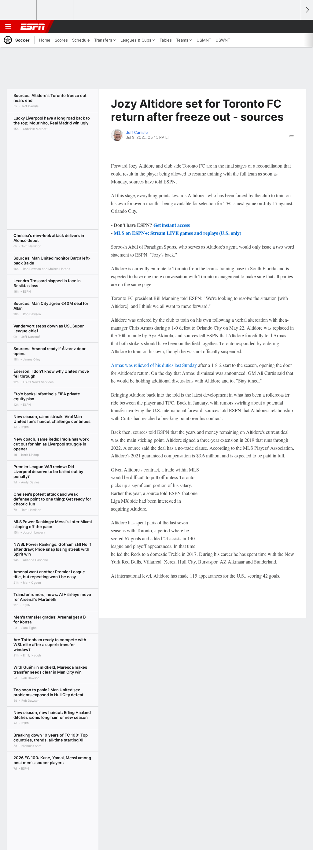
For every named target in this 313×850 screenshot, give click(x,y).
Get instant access (171, 224)
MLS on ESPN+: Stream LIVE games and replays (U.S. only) (177, 232)
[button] (293, 26)
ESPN (32, 26)
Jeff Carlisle (137, 133)
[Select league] (18, 10)
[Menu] (8, 26)
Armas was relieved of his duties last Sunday (154, 365)
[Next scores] (307, 10)
